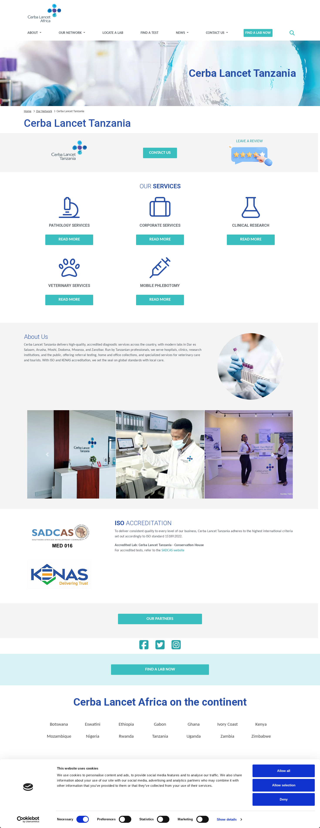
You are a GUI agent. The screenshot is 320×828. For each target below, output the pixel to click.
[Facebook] (143, 646)
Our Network (71, 33)
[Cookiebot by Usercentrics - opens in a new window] (28, 819)
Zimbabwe (261, 736)
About (33, 33)
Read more (69, 239)
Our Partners (160, 619)
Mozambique (59, 736)
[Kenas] (59, 574)
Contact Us (215, 33)
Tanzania (160, 736)
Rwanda (126, 736)
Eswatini (92, 724)
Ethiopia (126, 724)
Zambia (227, 736)
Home (27, 111)
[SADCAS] (60, 538)
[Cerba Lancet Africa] (43, 13)
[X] (160, 646)
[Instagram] (176, 646)
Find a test (149, 33)
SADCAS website (173, 550)
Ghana (194, 724)
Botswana (59, 724)
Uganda (194, 736)
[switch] (125, 819)
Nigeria (92, 736)
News (181, 33)
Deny (284, 799)
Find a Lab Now (258, 33)
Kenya (261, 724)
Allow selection (283, 785)
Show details (227, 819)
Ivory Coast (227, 724)
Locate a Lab (113, 33)
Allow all (283, 771)
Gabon (160, 724)
